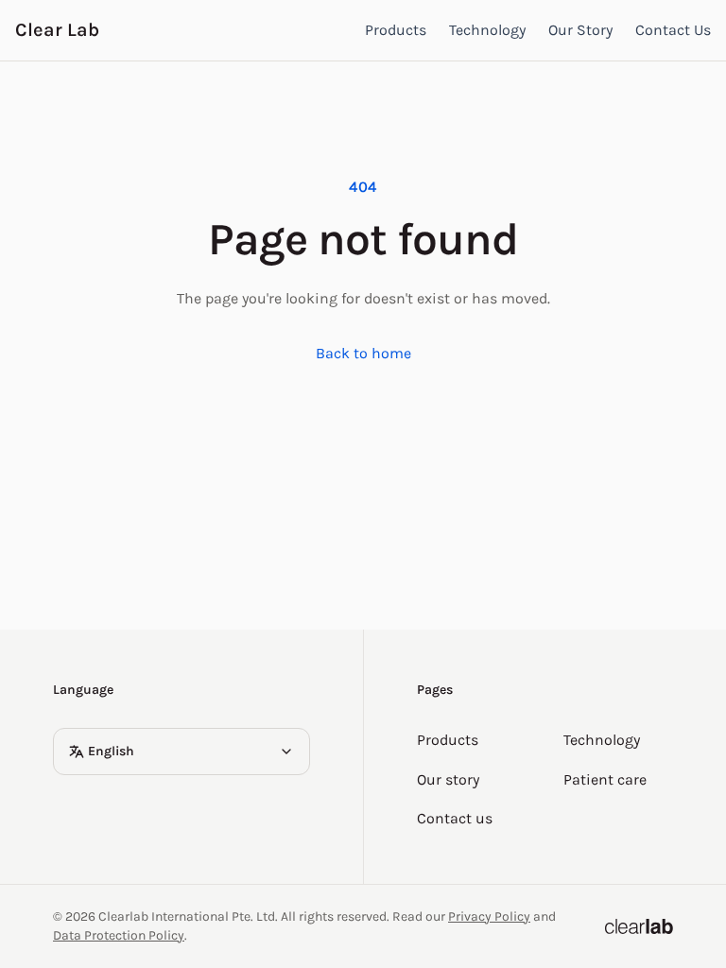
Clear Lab (57, 30)
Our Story (580, 30)
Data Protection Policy (118, 935)
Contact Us (673, 30)
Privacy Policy (489, 916)
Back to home (363, 353)
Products (395, 30)
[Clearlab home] (639, 926)
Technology (487, 30)
